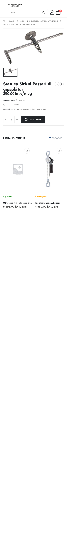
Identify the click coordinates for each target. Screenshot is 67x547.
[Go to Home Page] (4, 21)
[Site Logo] (15, 5)
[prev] (57, 84)
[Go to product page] (17, 169)
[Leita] (43, 12)
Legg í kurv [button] (27, 151)
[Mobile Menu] (5, 5)
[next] (62, 84)
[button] (50, 138)
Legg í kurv (35, 119)
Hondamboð (24, 109)
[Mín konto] (52, 12)
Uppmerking (41, 109)
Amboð (16, 109)
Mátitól (33, 109)
